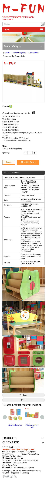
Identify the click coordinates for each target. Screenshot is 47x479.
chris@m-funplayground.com (22, 467)
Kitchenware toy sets (32, 426)
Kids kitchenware (15, 425)
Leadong (25, 473)
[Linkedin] (11, 476)
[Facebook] (7, 476)
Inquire (9, 162)
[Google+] (4, 476)
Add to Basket (29, 162)
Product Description (12, 173)
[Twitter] (15, 476)
